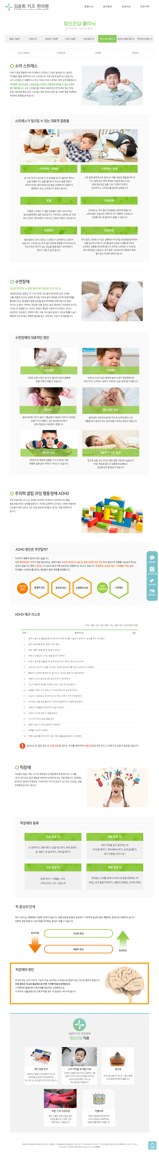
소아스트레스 (23, 52)
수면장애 (60, 52)
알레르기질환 (51, 38)
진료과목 (144, 6)
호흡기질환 (14, 38)
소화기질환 (70, 38)
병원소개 (88, 6)
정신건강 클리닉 (107, 38)
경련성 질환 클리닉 (126, 38)
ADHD (98, 52)
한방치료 (126, 6)
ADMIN (97, 1147)
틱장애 (135, 52)
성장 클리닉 (88, 38)
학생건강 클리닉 (144, 38)
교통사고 (33, 38)
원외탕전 (107, 6)
